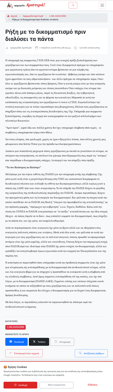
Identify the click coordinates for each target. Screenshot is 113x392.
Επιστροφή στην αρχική (26, 353)
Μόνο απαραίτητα (56, 385)
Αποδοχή (22, 385)
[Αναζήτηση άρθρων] (73, 5)
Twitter (41, 342)
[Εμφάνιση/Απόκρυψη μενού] (102, 5)
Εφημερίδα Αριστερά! (33, 16)
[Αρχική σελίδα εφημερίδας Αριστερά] (26, 5)
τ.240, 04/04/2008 (57, 16)
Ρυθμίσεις (92, 384)
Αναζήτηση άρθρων (93, 353)
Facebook (19, 342)
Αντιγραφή (64, 342)
